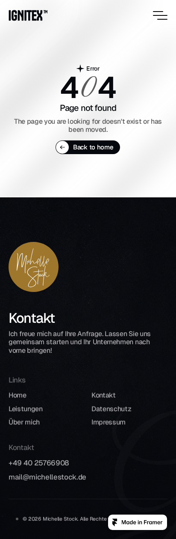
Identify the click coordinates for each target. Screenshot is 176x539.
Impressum (108, 421)
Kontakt (103, 395)
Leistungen (26, 408)
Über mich (24, 421)
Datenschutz (111, 408)
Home (17, 395)
